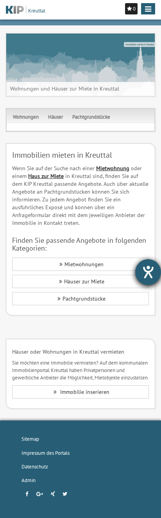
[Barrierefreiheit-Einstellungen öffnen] (148, 272)
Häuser (55, 116)
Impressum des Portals (45, 452)
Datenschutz (34, 466)
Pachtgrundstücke (91, 116)
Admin (28, 480)
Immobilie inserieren (84, 391)
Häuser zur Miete (84, 281)
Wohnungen (26, 116)
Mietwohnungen (84, 264)
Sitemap (30, 438)
